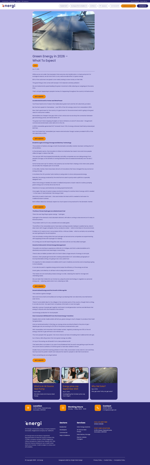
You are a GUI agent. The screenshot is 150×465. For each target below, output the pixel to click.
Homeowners (5, 1)
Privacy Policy (98, 460)
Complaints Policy (119, 460)
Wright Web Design (76, 460)
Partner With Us (143, 1)
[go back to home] (33, 424)
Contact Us (142, 6)
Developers (12, 1)
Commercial (63, 432)
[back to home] (8, 6)
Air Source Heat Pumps (81, 431)
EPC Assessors (25, 1)
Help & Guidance (65, 435)
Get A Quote (39, 96)
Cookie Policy (108, 460)
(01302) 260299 (107, 408)
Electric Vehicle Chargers (81, 438)
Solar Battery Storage (83, 434)
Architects (18, 1)
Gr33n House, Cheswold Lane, (103, 431)
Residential (63, 427)
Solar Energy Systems (83, 427)
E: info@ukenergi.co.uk (109, 410)
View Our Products (135, 1)
